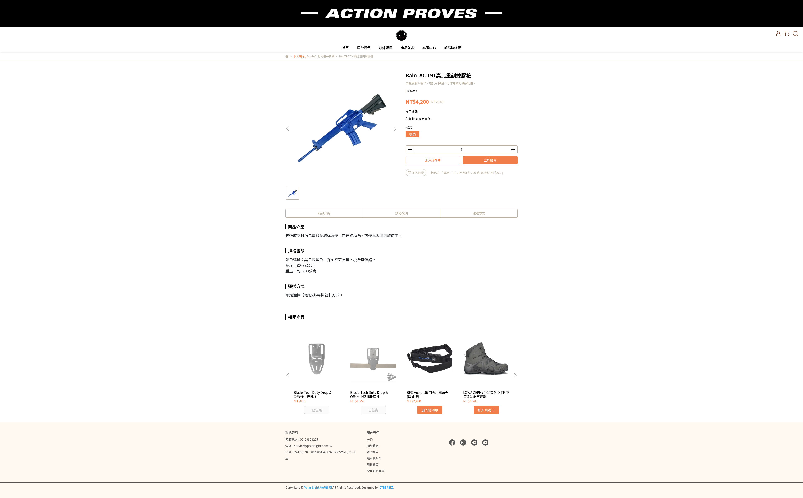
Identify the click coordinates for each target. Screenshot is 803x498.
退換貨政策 (374, 458)
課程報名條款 (375, 471)
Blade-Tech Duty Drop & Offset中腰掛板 (312, 394)
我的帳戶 (372, 452)
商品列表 (407, 47)
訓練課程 (385, 47)
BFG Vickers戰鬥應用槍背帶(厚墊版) (428, 394)
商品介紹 (324, 213)
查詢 (370, 439)
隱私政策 (372, 464)
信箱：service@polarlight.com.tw (308, 446)
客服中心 (429, 47)
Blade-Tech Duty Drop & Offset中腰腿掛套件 (369, 394)
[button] (394, 128)
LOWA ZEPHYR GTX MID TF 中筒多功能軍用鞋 (486, 394)
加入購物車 (433, 160)
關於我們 (364, 47)
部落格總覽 (452, 47)
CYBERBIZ (386, 487)
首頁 (345, 47)
